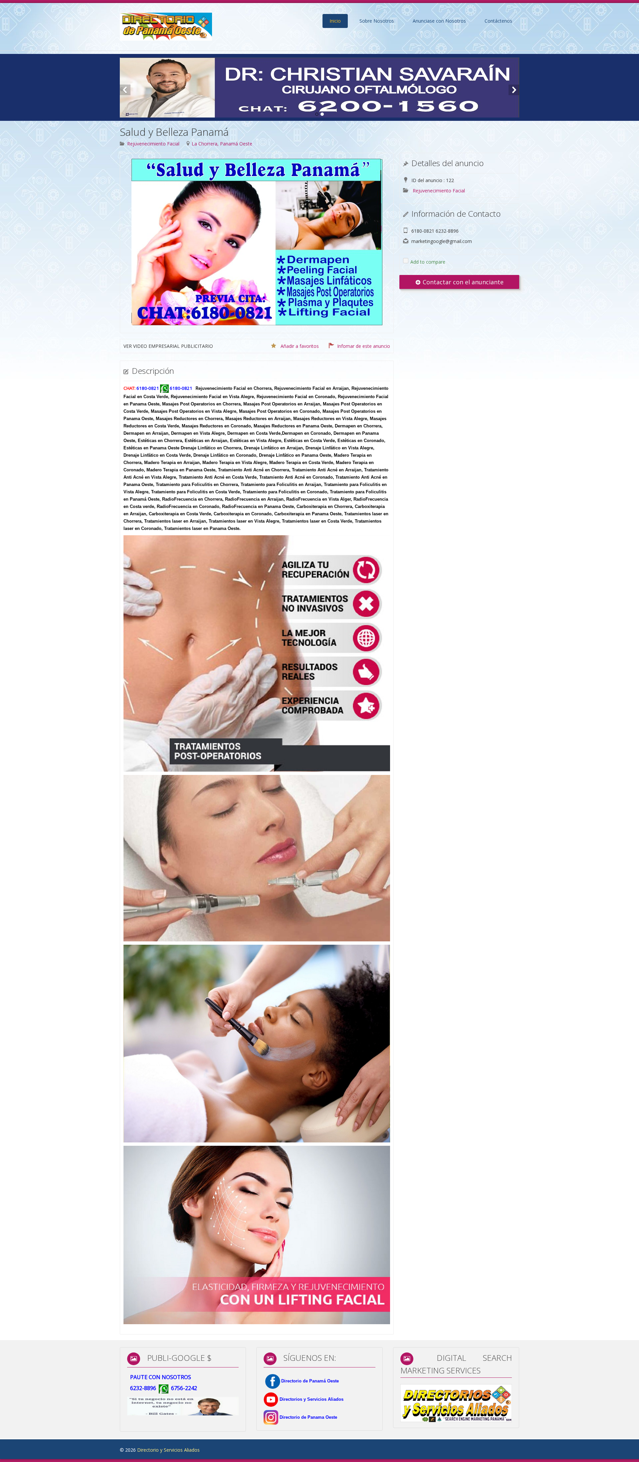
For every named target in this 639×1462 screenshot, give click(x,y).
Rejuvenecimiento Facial (153, 143)
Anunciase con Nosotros (439, 21)
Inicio (335, 21)
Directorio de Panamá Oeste (310, 1380)
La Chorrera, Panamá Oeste (222, 143)
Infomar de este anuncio (363, 346)
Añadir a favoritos (300, 346)
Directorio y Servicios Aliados (168, 1450)
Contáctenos (498, 21)
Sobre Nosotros (376, 21)
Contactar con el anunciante (462, 282)
